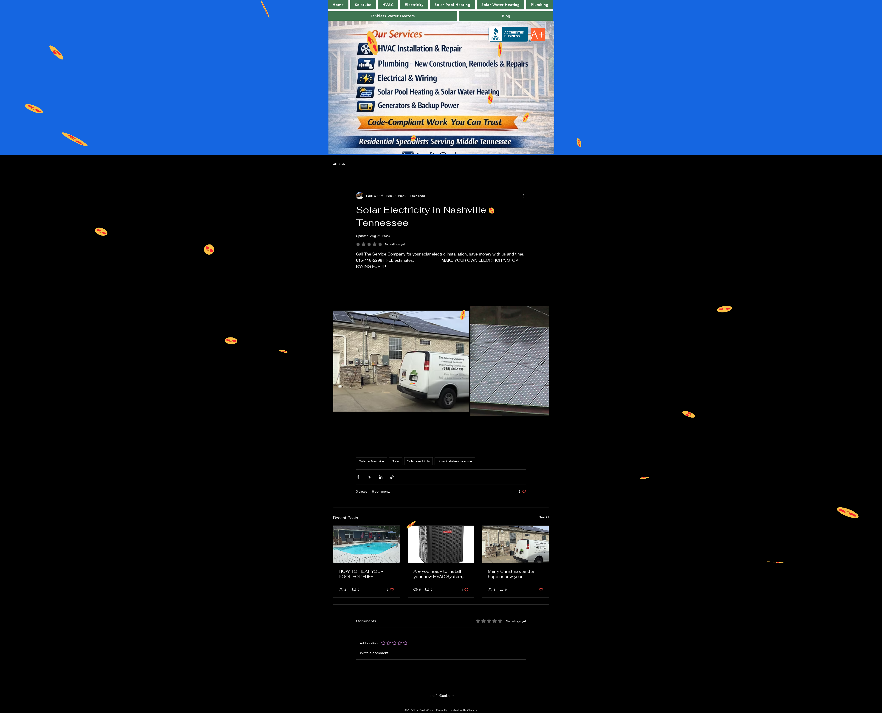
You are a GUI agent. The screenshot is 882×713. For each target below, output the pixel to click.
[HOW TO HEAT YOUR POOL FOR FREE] (366, 544)
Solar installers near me (455, 461)
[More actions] (523, 195)
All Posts (339, 164)
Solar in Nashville (371, 461)
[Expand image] (401, 361)
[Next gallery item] (543, 360)
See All (544, 517)
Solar (395, 461)
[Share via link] (392, 477)
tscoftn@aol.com (442, 695)
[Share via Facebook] (358, 477)
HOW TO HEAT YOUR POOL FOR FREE (361, 574)
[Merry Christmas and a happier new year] (515, 544)
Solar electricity (418, 461)
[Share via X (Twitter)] (369, 477)
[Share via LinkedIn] (381, 477)
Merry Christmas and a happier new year (511, 574)
